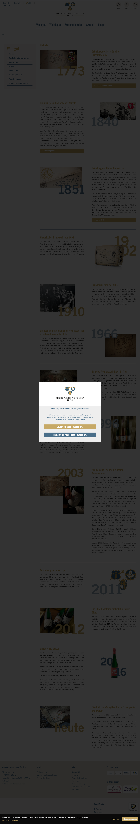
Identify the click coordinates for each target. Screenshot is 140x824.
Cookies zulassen (130, 819)
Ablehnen (115, 819)
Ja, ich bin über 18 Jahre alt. (70, 427)
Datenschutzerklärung (10, 820)
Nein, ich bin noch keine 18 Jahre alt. (70, 435)
